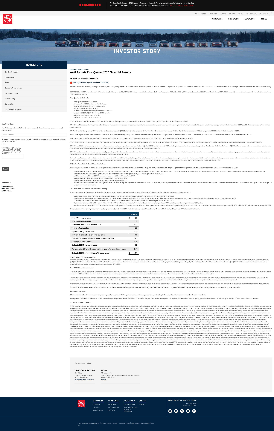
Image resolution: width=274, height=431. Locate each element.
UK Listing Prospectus (13, 109)
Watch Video (188, 5)
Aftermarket (232, 13)
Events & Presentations (13, 88)
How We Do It (249, 19)
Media (196, 13)
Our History (96, 407)
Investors (203, 13)
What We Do (233, 19)
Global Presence (98, 410)
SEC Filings (7, 191)
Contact (240, 13)
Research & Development (128, 410)
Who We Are (217, 19)
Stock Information (11, 72)
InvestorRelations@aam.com (84, 380)
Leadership (96, 404)
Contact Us (9, 104)
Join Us (264, 19)
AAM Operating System (130, 407)
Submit (5, 169)
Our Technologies (113, 407)
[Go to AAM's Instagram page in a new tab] (194, 411)
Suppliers (223, 13)
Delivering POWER (129, 404)
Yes (4, 144)
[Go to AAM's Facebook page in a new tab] (171, 411)
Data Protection (135, 423)
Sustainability (213, 13)
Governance (9, 77)
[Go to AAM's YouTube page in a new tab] (189, 411)
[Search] (272, 13)
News (7, 82)
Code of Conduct (145, 423)
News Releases (8, 186)
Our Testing (111, 410)
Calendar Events (8, 189)
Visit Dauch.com (176, 5)
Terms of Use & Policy (124, 423)
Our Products (112, 404)
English (264, 13)
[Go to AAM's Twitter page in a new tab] (183, 411)
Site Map (115, 423)
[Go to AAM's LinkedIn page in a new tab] (177, 411)
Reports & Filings (11, 93)
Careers (141, 404)
